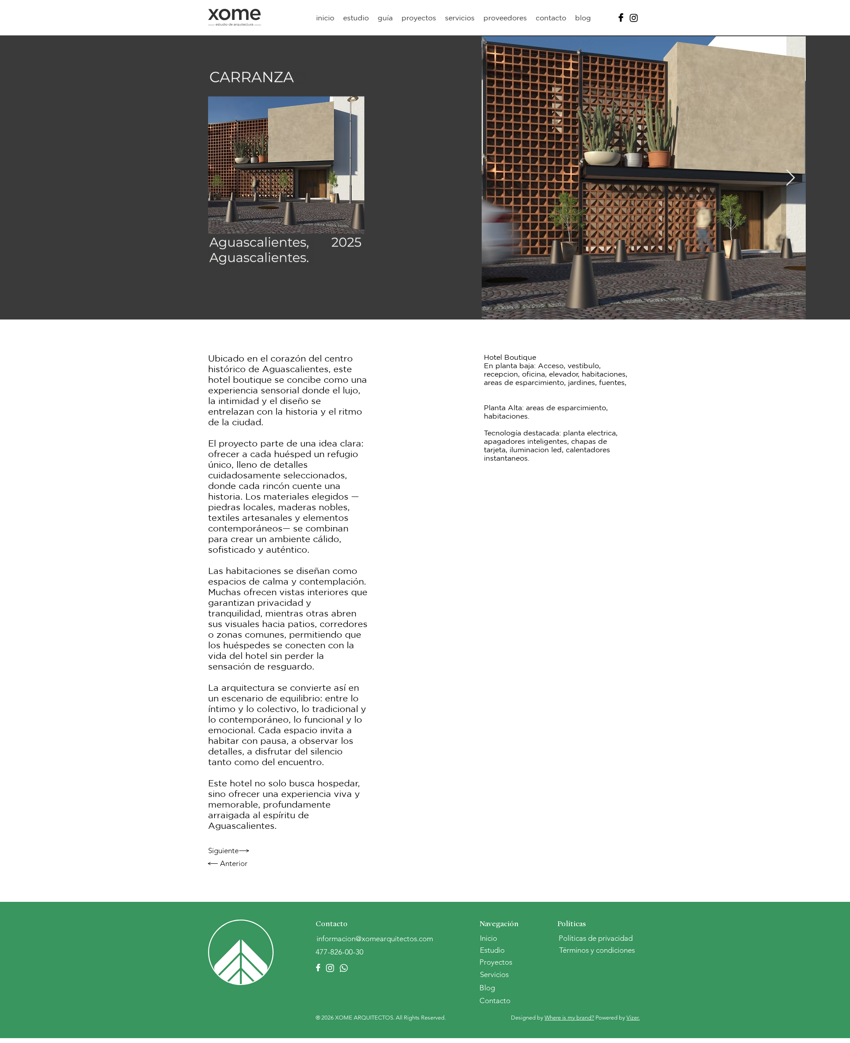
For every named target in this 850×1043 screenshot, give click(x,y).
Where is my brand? (569, 1017)
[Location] (621, 17)
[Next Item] (790, 178)
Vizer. (633, 1017)
